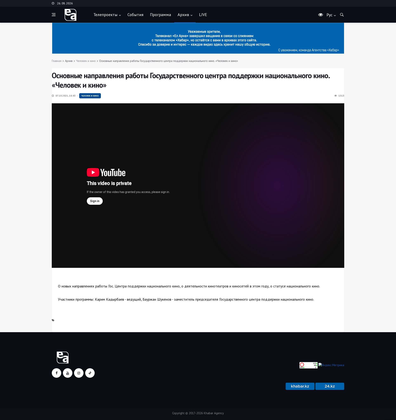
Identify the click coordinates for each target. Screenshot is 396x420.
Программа (160, 14)
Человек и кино (86, 61)
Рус (329, 15)
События (135, 14)
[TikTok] (90, 373)
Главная (56, 61)
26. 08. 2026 (65, 3)
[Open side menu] (53, 15)
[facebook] (56, 373)
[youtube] (67, 373)
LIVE (203, 14)
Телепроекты (105, 14)
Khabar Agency (214, 413)
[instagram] (79, 373)
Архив (183, 14)
